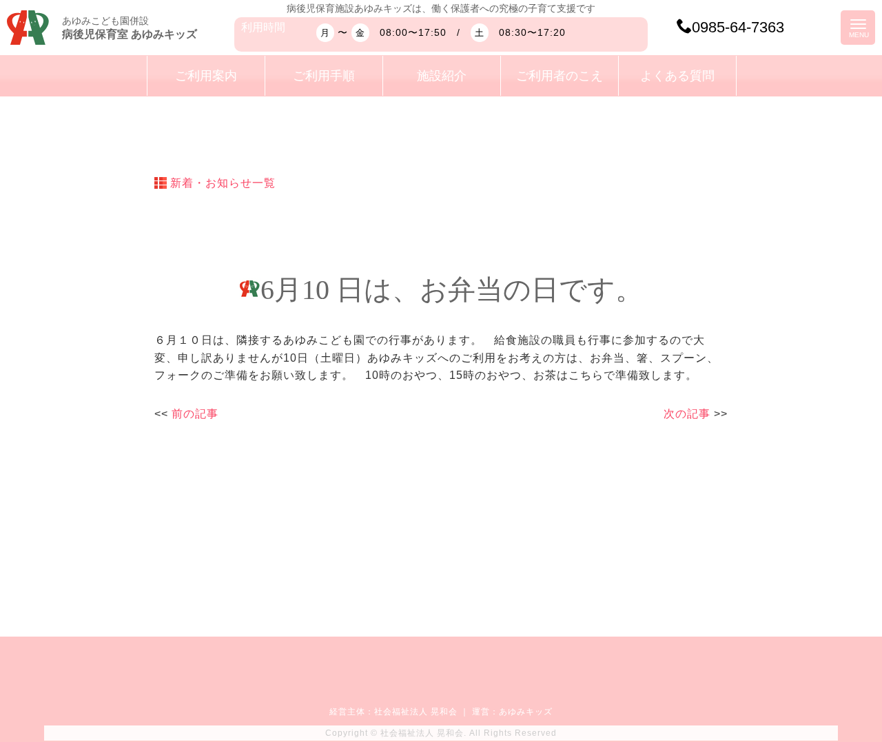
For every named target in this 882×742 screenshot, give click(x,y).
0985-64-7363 (738, 27)
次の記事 (687, 414)
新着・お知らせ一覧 (223, 183)
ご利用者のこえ (559, 76)
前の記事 (195, 414)
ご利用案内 (206, 76)
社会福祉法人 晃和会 (416, 712)
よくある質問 (677, 76)
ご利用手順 (324, 76)
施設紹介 (441, 76)
